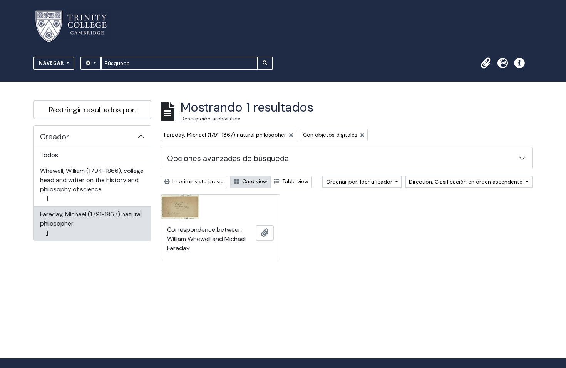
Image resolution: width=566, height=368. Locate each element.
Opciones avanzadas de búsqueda (228, 158)
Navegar (52, 63)
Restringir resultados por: (92, 110)
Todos (49, 155)
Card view (254, 181)
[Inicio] (75, 26)
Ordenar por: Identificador (360, 181)
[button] (485, 63)
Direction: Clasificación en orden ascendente (466, 181)
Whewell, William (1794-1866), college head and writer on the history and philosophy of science (92, 184)
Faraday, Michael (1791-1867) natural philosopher (91, 223)
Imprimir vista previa (197, 181)
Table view (294, 181)
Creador (54, 137)
